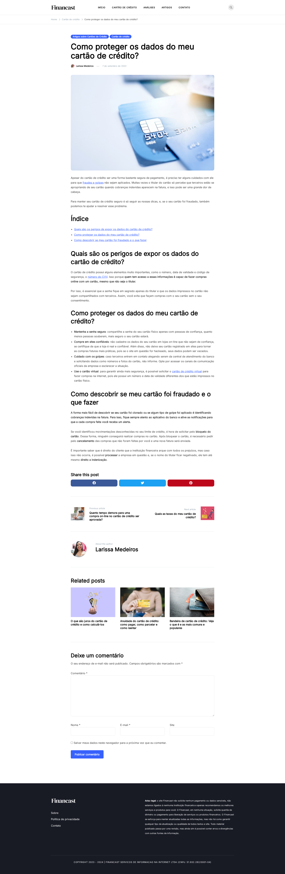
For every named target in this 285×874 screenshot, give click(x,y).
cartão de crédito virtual (187, 371)
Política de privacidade (65, 819)
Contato (184, 7)
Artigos (167, 7)
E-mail (125, 725)
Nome (75, 725)
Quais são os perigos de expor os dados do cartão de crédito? (113, 229)
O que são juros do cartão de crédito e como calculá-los (89, 622)
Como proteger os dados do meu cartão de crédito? (106, 234)
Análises (149, 7)
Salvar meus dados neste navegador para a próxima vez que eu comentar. (120, 742)
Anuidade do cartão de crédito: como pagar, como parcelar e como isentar (139, 624)
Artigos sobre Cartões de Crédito (90, 36)
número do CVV (97, 276)
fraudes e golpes (93, 182)
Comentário (79, 673)
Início (101, 7)
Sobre (54, 813)
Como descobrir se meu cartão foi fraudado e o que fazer (110, 240)
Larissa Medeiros (85, 66)
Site (172, 725)
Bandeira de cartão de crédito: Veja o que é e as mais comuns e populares (192, 624)
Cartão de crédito (124, 7)
